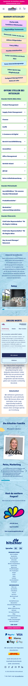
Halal (14, 576)
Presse (14, 592)
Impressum (14, 617)
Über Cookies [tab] (22, 328)
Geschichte (14, 589)
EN (21, 548)
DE (16, 548)
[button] (27, 299)
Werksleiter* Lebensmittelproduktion (11, 208)
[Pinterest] (19, 667)
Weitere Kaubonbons (14, 563)
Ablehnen (14, 360)
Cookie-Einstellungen (14, 619)
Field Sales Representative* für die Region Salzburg (13, 222)
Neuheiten (14, 556)
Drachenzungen (13, 569)
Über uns (13, 587)
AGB (14, 606)
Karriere (14, 594)
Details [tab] (14, 328)
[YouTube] (16, 667)
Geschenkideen (14, 580)
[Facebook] (9, 667)
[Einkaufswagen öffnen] (24, 8)
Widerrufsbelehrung (14, 608)
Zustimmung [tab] (5, 328)
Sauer (14, 574)
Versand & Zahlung (14, 612)
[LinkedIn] (22, 667)
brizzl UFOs (14, 565)
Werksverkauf (14, 596)
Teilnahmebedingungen (14, 604)
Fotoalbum (14, 590)
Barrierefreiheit (13, 621)
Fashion (14, 578)
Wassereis (14, 567)
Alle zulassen (14, 355)
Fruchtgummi (14, 562)
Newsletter (14, 603)
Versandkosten (19, 676)
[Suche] (16, 9)
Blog (14, 614)
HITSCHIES (14, 560)
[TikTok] (12, 667)
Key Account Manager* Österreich (10, 241)
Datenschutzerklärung (14, 616)
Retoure (14, 610)
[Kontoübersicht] (20, 8)
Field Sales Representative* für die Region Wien (13, 232)
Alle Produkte (14, 554)
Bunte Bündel (14, 558)
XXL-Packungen (14, 570)
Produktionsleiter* (9, 201)
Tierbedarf (14, 582)
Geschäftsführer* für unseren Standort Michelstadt (13, 192)
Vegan (14, 572)
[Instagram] (5, 667)
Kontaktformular (14, 601)
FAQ (14, 598)
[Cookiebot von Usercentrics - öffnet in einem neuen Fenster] (19, 324)
